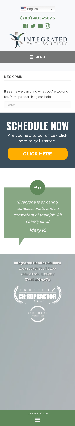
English (32, 9)
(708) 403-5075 (37, 17)
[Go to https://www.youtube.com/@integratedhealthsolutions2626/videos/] (40, 26)
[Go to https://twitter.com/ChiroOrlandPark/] (33, 26)
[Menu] (37, 420)
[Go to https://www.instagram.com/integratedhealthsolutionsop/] (47, 26)
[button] (38, 154)
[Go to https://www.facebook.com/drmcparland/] (25, 26)
